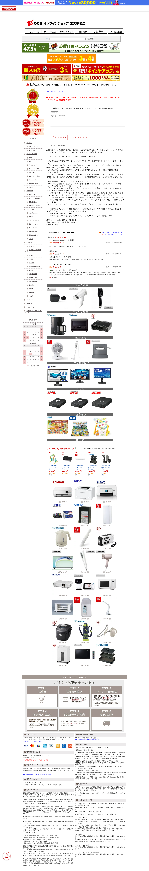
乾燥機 (31, 270)
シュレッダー (33, 180)
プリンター (32, 172)
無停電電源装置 (33, 183)
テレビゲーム (30, 307)
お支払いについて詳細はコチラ (32, 741)
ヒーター (31, 285)
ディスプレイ (33, 165)
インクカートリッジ (35, 176)
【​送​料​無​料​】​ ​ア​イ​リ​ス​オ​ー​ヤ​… (67, 467)
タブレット (32, 150)
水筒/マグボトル (33, 235)
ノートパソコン (33, 146)
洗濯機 (31, 259)
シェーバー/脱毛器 (34, 198)
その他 (31, 187)
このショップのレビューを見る (113, 234)
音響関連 (31, 292)
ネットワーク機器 (34, 169)
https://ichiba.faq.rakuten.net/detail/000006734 (87, 739)
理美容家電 (30, 191)
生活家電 (29, 242)
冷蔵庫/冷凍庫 (33, 231)
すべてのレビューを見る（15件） (112, 232)
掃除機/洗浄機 (33, 274)
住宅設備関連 (33, 281)
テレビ (31, 255)
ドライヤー (32, 194)
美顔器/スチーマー (34, 205)
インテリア (30, 299)
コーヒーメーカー (34, 220)
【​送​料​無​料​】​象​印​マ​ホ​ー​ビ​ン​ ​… (92, 467)
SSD (30, 161)
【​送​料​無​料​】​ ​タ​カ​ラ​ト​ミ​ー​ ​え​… (54, 467)
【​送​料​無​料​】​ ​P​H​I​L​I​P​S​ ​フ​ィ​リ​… (106, 467)
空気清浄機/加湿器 (34, 266)
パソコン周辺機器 (32, 154)
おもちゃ (29, 303)
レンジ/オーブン (33, 213)
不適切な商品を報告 (59, 145)
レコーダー (32, 246)
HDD (30, 157)
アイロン (31, 263)
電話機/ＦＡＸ (33, 277)
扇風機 (31, 288)
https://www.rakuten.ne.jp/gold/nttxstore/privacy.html (37, 774)
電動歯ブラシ (33, 202)
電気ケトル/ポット (34, 224)
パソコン (29, 143)
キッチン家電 (30, 209)
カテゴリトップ (51, 91)
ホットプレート (33, 228)
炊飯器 (31, 216)
